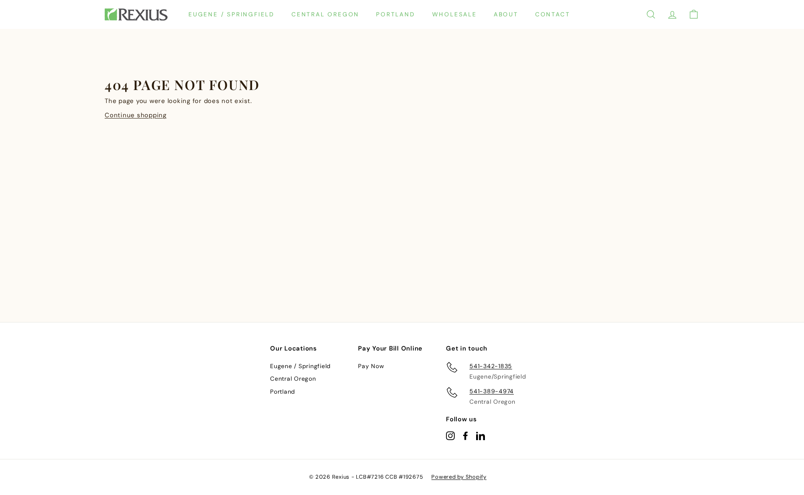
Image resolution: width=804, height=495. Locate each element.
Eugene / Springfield (231, 14)
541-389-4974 (491, 391)
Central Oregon (325, 14)
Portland (395, 14)
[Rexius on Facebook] (465, 435)
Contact (552, 14)
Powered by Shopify (459, 476)
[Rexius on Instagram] (450, 435)
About (506, 14)
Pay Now (371, 366)
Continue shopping (136, 115)
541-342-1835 (490, 366)
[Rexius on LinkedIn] (480, 435)
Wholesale (454, 14)
